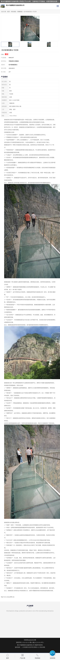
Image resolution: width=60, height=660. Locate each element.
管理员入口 (36, 647)
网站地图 (42, 647)
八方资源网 (25, 647)
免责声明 (30, 647)
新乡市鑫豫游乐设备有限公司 (25, 645)
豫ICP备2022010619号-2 (37, 642)
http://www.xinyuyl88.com (7, 597)
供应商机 (13, 11)
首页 (8, 11)
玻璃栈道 (19, 11)
